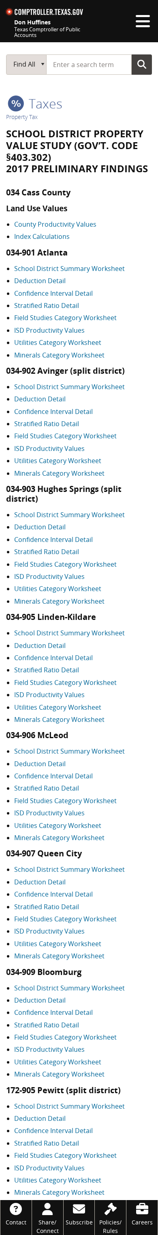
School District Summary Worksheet (69, 268)
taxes (44, 103)
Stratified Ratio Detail (46, 305)
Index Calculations (42, 236)
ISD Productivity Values (49, 330)
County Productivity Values (55, 224)
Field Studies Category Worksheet (65, 317)
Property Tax (22, 117)
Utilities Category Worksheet (57, 342)
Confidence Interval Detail (53, 293)
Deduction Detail (40, 280)
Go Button (142, 64)
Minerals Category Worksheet (59, 355)
